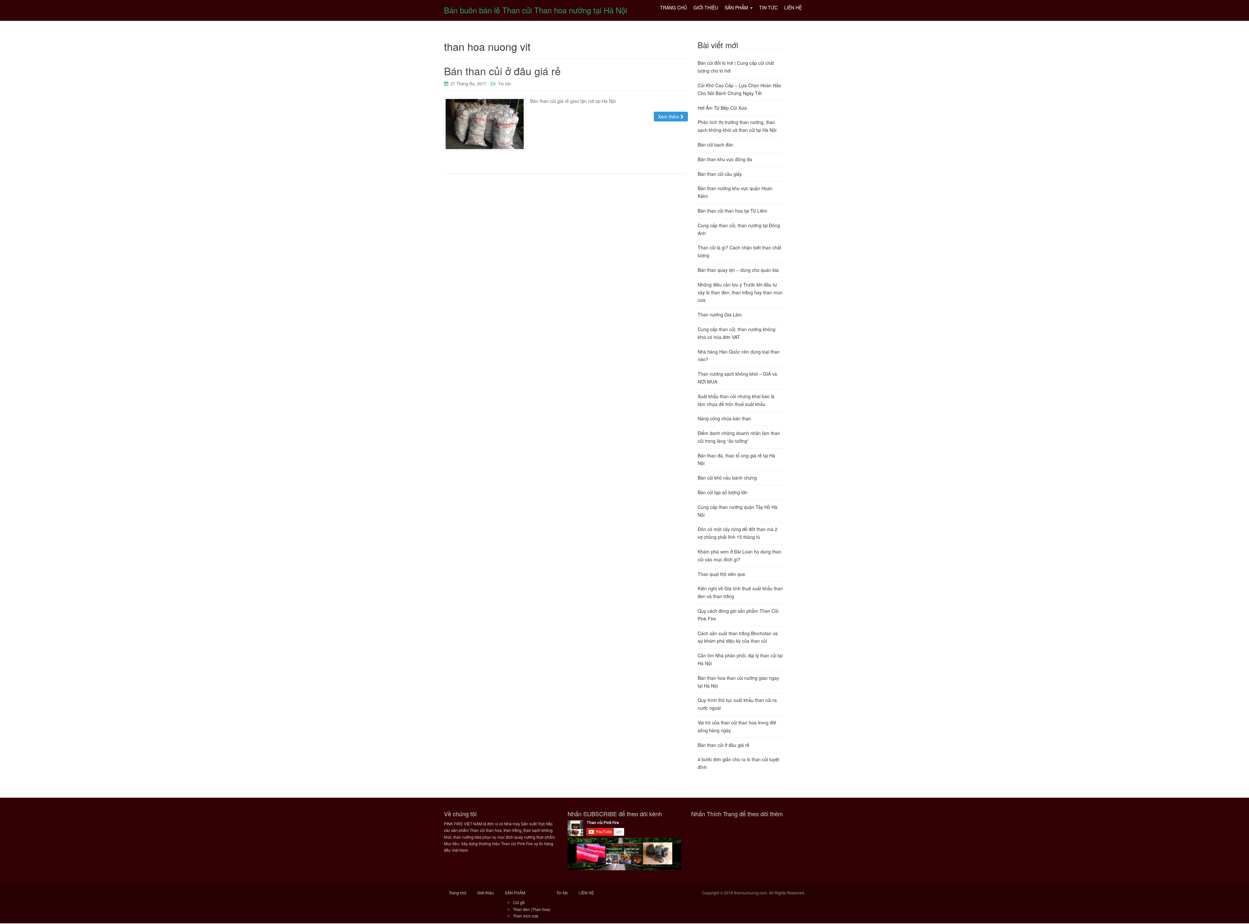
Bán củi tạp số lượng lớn (722, 492)
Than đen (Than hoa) (531, 909)
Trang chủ (457, 892)
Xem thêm (669, 116)
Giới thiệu (485, 892)
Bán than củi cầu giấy (720, 174)
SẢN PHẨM (515, 892)
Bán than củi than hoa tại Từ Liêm (732, 210)
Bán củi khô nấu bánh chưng (727, 477)
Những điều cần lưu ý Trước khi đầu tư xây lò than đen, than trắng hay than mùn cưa (740, 292)
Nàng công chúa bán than (724, 418)
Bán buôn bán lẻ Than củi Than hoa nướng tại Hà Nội (535, 10)
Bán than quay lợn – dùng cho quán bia (738, 270)
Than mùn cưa (525, 915)
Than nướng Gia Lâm (720, 314)
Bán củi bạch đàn (715, 144)
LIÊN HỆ (586, 892)
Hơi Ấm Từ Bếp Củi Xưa (722, 108)
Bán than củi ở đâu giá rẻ (502, 70)
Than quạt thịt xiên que (721, 574)
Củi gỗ (519, 902)
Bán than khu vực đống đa (725, 159)
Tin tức (504, 83)
